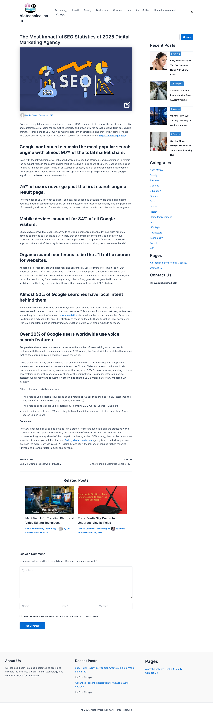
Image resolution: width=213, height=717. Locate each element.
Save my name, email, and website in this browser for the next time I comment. (61, 616)
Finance (154, 196)
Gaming (154, 206)
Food (152, 201)
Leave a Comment (34, 528)
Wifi (152, 248)
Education (155, 190)
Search (187, 37)
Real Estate (156, 232)
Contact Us (156, 267)
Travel (153, 243)
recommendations (69, 315)
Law (129, 10)
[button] (107, 10)
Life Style (60, 14)
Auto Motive (142, 10)
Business (101, 10)
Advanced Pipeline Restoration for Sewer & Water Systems (181, 95)
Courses (117, 10)
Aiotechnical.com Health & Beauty (168, 262)
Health (75, 10)
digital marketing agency (112, 135)
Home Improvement (165, 10)
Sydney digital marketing (78, 440)
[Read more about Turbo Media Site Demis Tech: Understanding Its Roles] (102, 499)
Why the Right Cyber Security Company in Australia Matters (180, 120)
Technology (61, 10)
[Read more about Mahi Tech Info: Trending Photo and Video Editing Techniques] (49, 499)
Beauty (88, 10)
